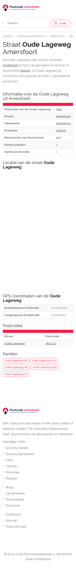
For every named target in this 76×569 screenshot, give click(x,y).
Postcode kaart (16, 526)
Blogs (10, 487)
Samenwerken (15, 493)
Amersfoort (57, 36)
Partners (11, 466)
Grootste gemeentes (20, 454)
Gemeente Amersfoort (31, 36)
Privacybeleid (15, 499)
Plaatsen (12, 478)
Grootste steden (17, 448)
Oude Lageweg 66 (16, 360)
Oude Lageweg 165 (44, 360)
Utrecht (8, 36)
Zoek (61, 23)
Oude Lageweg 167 (16, 367)
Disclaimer (13, 505)
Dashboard (13, 514)
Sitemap (11, 520)
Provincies (13, 472)
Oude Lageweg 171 (16, 374)
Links (9, 460)
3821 (72, 36)
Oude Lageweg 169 (45, 367)
